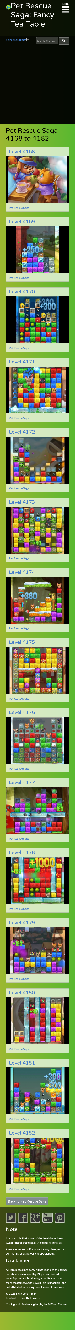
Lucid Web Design (55, 1304)
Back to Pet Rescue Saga (27, 1201)
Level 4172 (22, 432)
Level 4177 (22, 782)
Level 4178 (22, 853)
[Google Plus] (35, 1221)
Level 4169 (22, 222)
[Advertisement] (37, 83)
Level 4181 (22, 1063)
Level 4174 (22, 572)
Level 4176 (22, 712)
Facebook (41, 1253)
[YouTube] (47, 1221)
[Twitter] (11, 1221)
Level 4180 (22, 993)
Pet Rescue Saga (19, 207)
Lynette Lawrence (31, 1297)
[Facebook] (23, 1221)
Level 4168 (22, 152)
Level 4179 (22, 923)
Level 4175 (22, 642)
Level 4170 (22, 292)
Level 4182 (22, 1133)
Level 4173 (22, 502)
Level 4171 (22, 362)
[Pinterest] (60, 1221)
